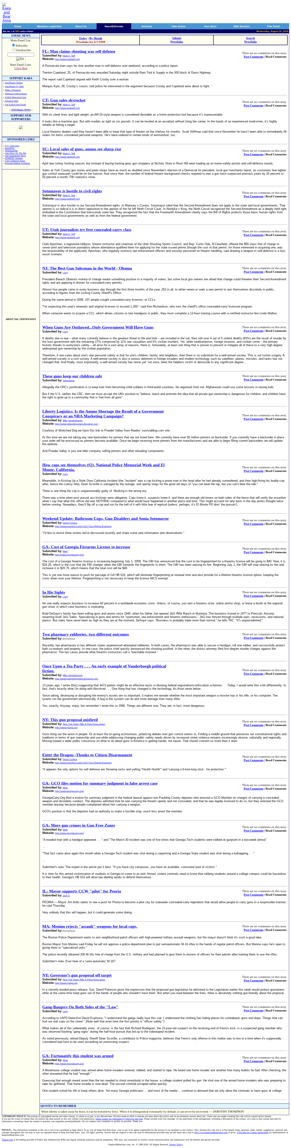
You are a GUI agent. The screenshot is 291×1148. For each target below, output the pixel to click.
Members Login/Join (49, 26)
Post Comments (253, 56)
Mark (65, 551)
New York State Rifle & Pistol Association (84, 724)
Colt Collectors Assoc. (15, 160)
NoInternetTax (11, 150)
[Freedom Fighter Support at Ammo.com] (21, 128)
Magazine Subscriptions (16, 93)
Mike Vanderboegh (73, 420)
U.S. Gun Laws (12, 145)
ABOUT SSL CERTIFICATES (21, 319)
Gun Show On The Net (15, 153)
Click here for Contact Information (252, 1132)
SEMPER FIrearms (14, 158)
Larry (65, 272)
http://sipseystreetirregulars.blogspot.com (76, 424)
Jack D (66, 895)
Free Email (273, 26)
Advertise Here (11, 101)
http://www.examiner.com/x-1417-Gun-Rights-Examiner (83, 526)
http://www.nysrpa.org (66, 727)
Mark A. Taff (69, 56)
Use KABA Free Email (15, 104)
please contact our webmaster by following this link (119, 1119)
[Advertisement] (21, 242)
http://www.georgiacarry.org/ (69, 554)
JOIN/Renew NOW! (21, 110)
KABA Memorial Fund (15, 97)
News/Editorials (114, 26)
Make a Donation (13, 90)
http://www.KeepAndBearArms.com (211, 1132)
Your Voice (210, 26)
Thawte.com (7, 1139)
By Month (95, 38)
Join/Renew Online (14, 83)
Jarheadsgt (69, 380)
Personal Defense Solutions (17, 163)
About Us (81, 26)
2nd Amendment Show (15, 155)
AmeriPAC (10, 148)
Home (17, 26)
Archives (147, 26)
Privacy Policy (176, 1144)
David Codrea (70, 523)
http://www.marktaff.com (67, 59)
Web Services (242, 26)
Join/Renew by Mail (14, 86)
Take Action (178, 26)
